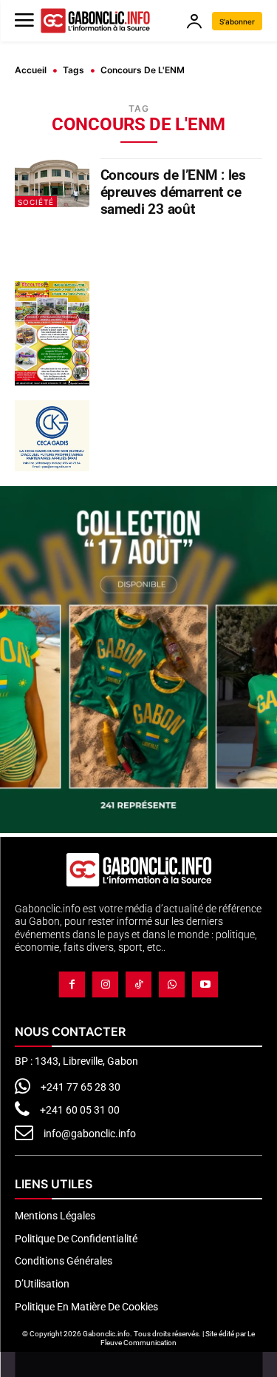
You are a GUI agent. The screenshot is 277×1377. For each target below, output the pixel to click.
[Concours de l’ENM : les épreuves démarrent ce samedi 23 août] (52, 182)
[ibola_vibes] (138, 829)
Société (36, 202)
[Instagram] (105, 984)
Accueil (31, 69)
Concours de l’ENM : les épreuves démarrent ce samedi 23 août (173, 192)
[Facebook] (72, 984)
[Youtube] (205, 984)
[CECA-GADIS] (52, 435)
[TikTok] (138, 984)
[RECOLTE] (52, 333)
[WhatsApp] (172, 984)
